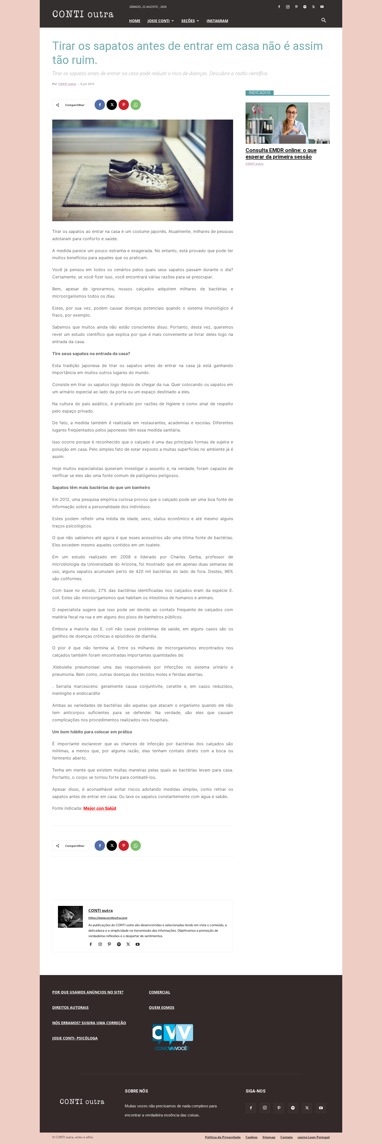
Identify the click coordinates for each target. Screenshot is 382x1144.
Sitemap (268, 1137)
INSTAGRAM (217, 20)
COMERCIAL (159, 992)
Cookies (252, 1137)
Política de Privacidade (223, 1137)
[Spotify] (305, 6)
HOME (134, 20)
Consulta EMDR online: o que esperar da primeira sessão (281, 153)
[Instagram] (288, 6)
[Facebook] (279, 6)
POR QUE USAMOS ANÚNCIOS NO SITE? (87, 992)
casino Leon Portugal (314, 1137)
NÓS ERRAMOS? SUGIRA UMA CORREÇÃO (89, 1022)
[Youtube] (322, 6)
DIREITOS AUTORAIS (70, 1007)
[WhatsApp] (135, 105)
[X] (313, 6)
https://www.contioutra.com (107, 918)
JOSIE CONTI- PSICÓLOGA (75, 1038)
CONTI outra (67, 84)
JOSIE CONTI (159, 20)
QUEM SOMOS (161, 1007)
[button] (323, 20)
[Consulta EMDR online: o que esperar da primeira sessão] (288, 105)
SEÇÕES (188, 20)
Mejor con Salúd (99, 808)
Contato (286, 1137)
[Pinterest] (296, 6)
